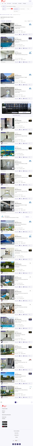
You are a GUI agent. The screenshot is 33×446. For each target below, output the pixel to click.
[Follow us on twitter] (17, 444)
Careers (3, 412)
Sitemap (16, 437)
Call (17, 34)
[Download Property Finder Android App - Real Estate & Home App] (4, 424)
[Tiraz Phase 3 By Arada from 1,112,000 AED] (16, 108)
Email (21, 34)
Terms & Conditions (16, 430)
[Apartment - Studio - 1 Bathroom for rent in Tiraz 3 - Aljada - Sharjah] (16, 29)
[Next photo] (13, 28)
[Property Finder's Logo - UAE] (3, 1)
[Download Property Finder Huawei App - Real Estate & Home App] (4, 426)
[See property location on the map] (13, 32)
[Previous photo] (1, 28)
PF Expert (3, 418)
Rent (5, 3)
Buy (2, 3)
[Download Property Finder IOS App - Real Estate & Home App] (4, 422)
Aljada (11, 14)
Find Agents (20, 3)
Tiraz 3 (4, 6)
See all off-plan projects (16, 115)
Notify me (27, 216)
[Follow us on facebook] (15, 444)
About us (3, 410)
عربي (13, 440)
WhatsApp (25, 34)
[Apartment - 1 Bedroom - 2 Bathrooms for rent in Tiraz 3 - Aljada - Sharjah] (16, 152)
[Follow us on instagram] (13, 444)
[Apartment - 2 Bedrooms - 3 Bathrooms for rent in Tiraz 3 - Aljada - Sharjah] (16, 43)
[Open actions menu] (31, 34)
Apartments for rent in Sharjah (5, 14)
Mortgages (24, 3)
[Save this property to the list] (29, 34)
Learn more (24, 112)
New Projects (9, 3)
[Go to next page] (31, 402)
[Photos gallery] (7, 28)
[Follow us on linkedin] (20, 444)
